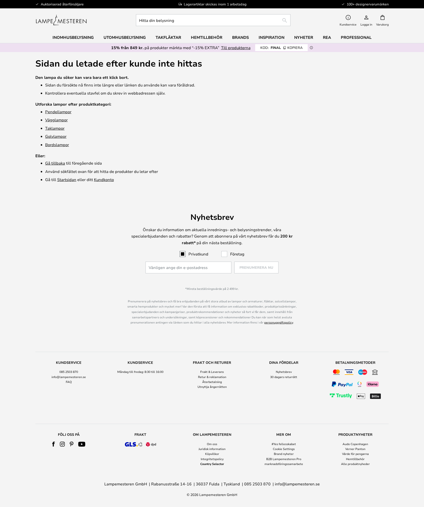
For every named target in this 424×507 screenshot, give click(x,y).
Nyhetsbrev (284, 372)
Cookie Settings (284, 449)
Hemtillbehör (355, 459)
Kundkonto (104, 179)
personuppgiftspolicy (278, 322)
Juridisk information (212, 449)
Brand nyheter (284, 454)
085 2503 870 (68, 372)
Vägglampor (56, 119)
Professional (356, 37)
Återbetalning (212, 382)
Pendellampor (58, 111)
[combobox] (213, 20)
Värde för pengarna (355, 454)
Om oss (212, 444)
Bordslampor (57, 144)
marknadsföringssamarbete (284, 464)
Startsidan (66, 179)
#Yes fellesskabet (284, 444)
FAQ (69, 382)
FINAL (281, 47)
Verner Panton (355, 449)
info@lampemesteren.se (69, 377)
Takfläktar (168, 37)
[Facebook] (53, 444)
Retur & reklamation (212, 377)
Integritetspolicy (212, 459)
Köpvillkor (212, 454)
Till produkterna (236, 47)
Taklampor (55, 128)
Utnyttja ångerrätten (212, 387)
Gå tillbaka (55, 163)
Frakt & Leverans (212, 372)
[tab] (68, 381)
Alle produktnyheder (355, 464)
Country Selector (212, 464)
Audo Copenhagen (355, 444)
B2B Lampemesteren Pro (283, 459)
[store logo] (61, 20)
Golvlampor (55, 136)
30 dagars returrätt (283, 377)
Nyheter (303, 37)
